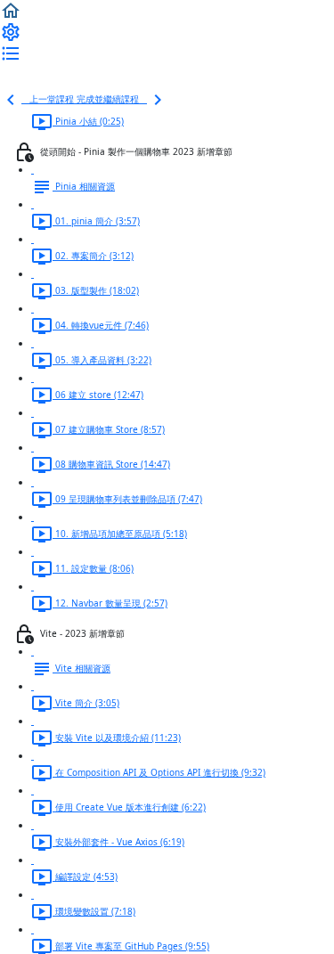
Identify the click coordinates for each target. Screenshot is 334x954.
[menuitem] (10, 31)
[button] (10, 10)
